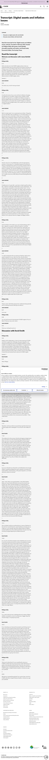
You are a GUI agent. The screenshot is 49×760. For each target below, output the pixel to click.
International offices (32, 701)
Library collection (6, 719)
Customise (24, 390)
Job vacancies (5, 707)
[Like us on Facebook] (8, 748)
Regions (30, 700)
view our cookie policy (10, 382)
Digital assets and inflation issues (30, 10)
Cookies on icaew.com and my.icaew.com (36, 716)
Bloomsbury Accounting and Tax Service (10, 712)
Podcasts (10, 10)
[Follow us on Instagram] (11, 748)
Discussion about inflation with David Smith (12, 36)
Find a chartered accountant (8, 703)
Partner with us (31, 704)
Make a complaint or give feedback (35, 695)
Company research (6, 716)
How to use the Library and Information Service (11, 715)
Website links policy (32, 721)
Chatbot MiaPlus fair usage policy (34, 722)
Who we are (5, 694)
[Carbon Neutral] (35, 747)
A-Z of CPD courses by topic (7, 730)
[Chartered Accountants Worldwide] (44, 747)
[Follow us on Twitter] (3, 748)
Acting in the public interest (7, 698)
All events (4, 729)
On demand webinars (7, 733)
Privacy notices (31, 715)
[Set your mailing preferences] (16, 748)
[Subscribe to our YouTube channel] (14, 748)
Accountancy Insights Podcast (18, 10)
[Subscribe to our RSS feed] (19, 748)
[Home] (5, 6)
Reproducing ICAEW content (34, 718)
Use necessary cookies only (9, 390)
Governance (5, 695)
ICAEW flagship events (7, 736)
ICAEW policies (31, 712)
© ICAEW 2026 (3, 755)
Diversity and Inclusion (7, 701)
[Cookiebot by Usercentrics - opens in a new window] (42, 369)
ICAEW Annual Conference (7, 734)
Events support (5, 737)
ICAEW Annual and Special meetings (9, 697)
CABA (30, 703)
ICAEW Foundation (6, 704)
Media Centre (5, 705)
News (6, 10)
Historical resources (6, 718)
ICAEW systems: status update (34, 697)
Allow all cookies (40, 390)
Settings (43, 386)
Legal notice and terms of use (34, 719)
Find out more (24, 3)
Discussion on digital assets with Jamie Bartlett (13, 35)
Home (2, 10)
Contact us (31, 694)
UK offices (31, 698)
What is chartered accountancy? (8, 700)
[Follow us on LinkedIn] (5, 748)
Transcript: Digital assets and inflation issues (8, 12)
